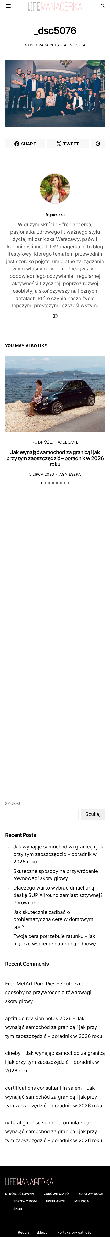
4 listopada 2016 (41, 45)
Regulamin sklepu (32, 1232)
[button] (41, 483)
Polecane (67, 442)
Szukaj (12, 803)
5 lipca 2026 (41, 474)
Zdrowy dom (25, 1201)
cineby (13, 1053)
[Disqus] (55, 568)
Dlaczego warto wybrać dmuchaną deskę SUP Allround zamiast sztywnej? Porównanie (58, 895)
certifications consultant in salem (43, 1088)
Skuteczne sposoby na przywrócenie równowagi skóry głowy (55, 875)
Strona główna (19, 1194)
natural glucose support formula (42, 1123)
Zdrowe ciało (56, 1194)
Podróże (41, 442)
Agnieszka (75, 45)
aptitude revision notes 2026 (38, 1018)
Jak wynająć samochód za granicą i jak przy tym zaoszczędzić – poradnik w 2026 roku (55, 458)
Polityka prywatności (74, 1232)
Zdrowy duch (90, 1194)
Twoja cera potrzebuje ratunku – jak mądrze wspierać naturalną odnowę (54, 940)
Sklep (18, 1209)
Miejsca (81, 1201)
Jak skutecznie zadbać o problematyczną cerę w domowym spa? (53, 919)
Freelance (55, 1201)
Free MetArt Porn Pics (30, 983)
